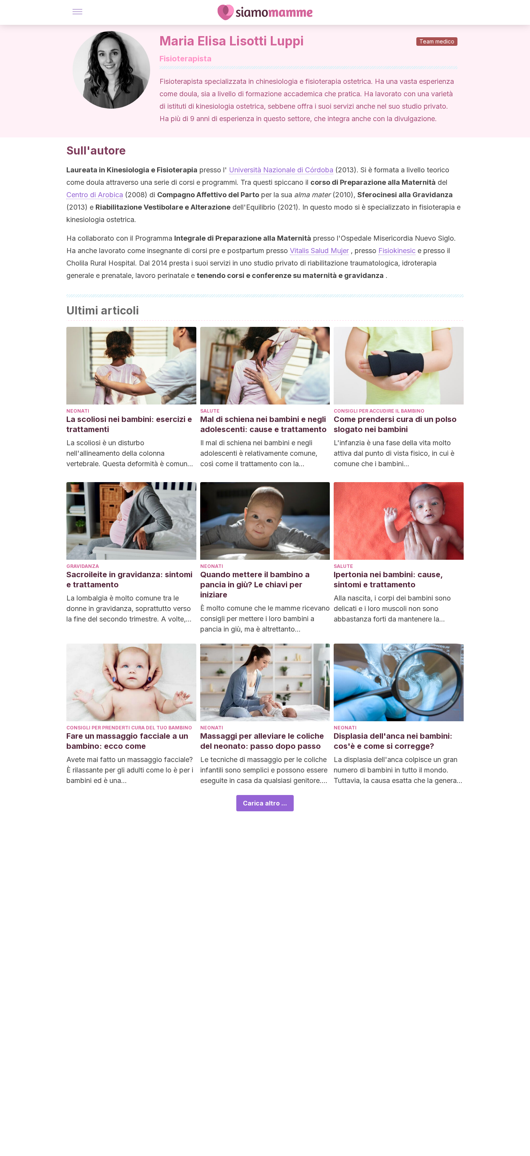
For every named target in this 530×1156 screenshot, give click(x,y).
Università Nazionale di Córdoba (281, 170)
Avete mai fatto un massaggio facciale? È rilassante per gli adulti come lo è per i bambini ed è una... (129, 770)
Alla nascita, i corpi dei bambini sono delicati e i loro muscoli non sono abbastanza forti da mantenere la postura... (392, 609)
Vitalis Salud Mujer (319, 250)
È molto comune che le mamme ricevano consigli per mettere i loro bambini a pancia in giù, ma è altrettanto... (265, 618)
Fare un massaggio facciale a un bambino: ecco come (127, 741)
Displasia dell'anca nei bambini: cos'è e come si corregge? (393, 741)
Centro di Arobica (94, 195)
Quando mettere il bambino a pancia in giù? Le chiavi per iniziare (255, 584)
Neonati (77, 411)
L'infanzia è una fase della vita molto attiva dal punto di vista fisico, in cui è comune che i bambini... (394, 453)
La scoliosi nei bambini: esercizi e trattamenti (129, 424)
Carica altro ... (265, 803)
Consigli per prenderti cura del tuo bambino (129, 728)
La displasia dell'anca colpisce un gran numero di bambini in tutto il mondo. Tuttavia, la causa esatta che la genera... (398, 770)
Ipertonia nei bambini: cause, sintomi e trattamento (388, 579)
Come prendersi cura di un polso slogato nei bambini (395, 424)
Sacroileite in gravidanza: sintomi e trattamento (129, 579)
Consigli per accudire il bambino (379, 411)
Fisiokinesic (397, 250)
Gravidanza (82, 566)
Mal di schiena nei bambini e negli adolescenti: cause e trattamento (263, 424)
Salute (210, 411)
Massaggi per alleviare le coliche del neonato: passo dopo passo (262, 741)
